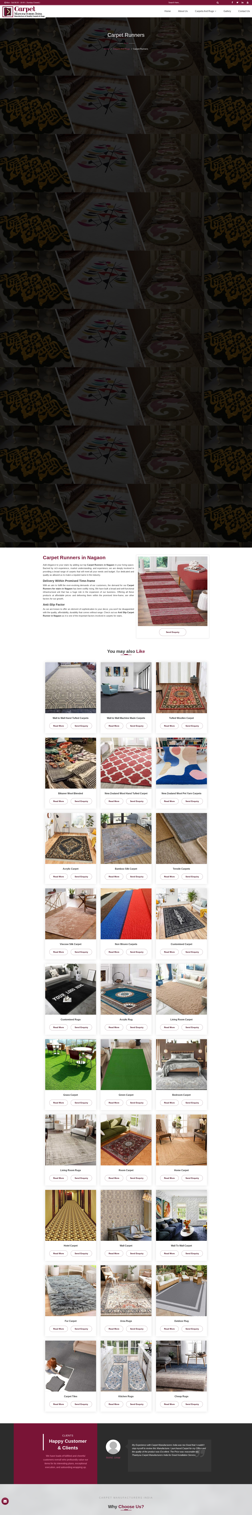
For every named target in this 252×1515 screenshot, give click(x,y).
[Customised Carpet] (181, 913)
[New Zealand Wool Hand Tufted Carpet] (126, 763)
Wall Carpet (126, 1245)
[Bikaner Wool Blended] (70, 763)
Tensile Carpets (181, 869)
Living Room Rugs (70, 1170)
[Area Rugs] (126, 1290)
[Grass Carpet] (70, 1064)
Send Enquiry (172, 632)
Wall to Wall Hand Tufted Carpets (71, 718)
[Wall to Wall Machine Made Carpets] (126, 687)
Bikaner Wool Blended (70, 793)
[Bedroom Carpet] (181, 1064)
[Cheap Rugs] (181, 1366)
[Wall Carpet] (126, 1215)
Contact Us (244, 11)
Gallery (227, 11)
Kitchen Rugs (126, 1396)
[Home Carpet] (181, 1140)
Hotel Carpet (71, 1245)
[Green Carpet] (126, 1064)
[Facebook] (232, 2)
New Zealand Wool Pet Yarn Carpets (181, 793)
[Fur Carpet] (70, 1290)
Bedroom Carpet (181, 1095)
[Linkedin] (242, 2)
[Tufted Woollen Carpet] (181, 687)
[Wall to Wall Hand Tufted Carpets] (70, 687)
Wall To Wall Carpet (181, 1245)
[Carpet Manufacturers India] (23, 12)
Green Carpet (126, 1095)
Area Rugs (126, 1321)
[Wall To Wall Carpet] (181, 1215)
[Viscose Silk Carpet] (70, 913)
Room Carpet (126, 1170)
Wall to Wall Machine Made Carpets (126, 718)
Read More (58, 726)
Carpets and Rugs (204, 11)
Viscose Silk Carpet (70, 944)
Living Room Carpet (181, 1019)
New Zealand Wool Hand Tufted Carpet (126, 793)
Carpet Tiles (70, 1396)
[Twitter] (237, 2)
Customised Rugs (71, 1019)
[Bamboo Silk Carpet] (126, 838)
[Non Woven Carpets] (126, 913)
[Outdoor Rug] (181, 1290)
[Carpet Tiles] (70, 1366)
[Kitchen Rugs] (126, 1366)
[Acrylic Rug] (126, 989)
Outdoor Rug (181, 1321)
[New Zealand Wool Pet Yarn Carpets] (181, 763)
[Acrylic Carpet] (70, 838)
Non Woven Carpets (126, 944)
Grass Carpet (70, 1095)
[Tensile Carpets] (181, 838)
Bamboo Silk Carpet (126, 869)
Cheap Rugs (181, 1396)
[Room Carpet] (126, 1140)
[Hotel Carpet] (70, 1215)
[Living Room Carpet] (181, 989)
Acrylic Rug (126, 1019)
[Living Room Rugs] (70, 1140)
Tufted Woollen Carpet (181, 718)
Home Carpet (181, 1170)
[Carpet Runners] (173, 591)
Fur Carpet (71, 1321)
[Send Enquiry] (5, 1501)
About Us (183, 11)
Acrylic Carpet (70, 869)
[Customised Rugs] (70, 989)
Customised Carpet (181, 944)
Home (167, 11)
